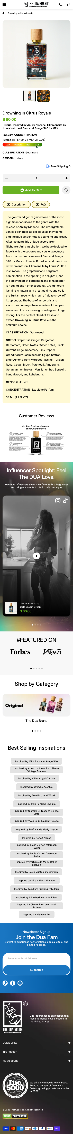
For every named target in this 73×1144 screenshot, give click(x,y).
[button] (68, 4)
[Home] (3, 13)
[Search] (61, 4)
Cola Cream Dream (30, 606)
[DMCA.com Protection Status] (34, 1116)
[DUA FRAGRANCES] (36, 4)
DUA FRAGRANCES (29, 603)
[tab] (41, 204)
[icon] (58, 501)
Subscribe (36, 969)
